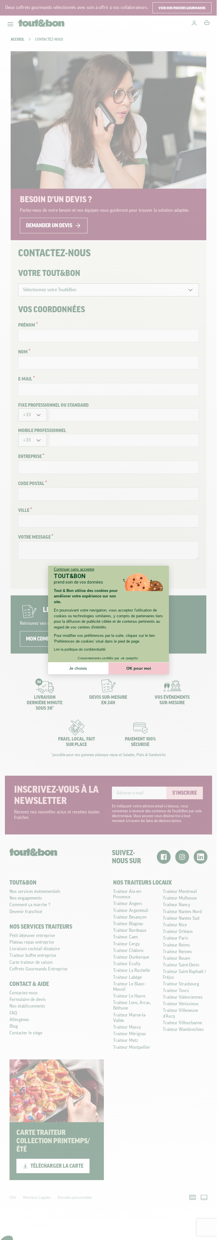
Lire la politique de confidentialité (80, 650)
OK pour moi (138, 668)
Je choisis (78, 668)
